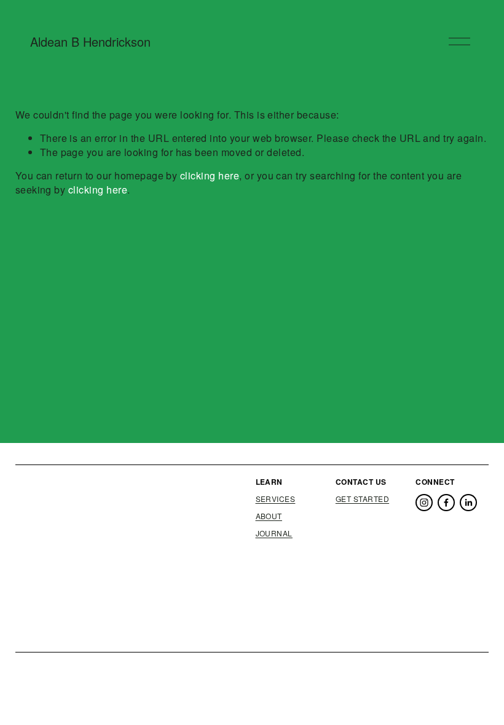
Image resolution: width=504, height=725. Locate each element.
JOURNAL (274, 533)
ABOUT (269, 516)
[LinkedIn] (468, 502)
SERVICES (276, 499)
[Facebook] (446, 502)
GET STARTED (362, 499)
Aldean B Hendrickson (90, 41)
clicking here (209, 175)
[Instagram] (424, 502)
